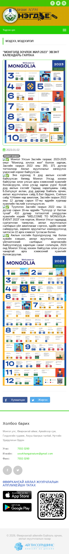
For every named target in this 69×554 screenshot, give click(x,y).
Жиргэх (43, 399)
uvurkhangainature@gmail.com (35, 453)
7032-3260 (23, 448)
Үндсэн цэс (9, 30)
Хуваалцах (18, 399)
